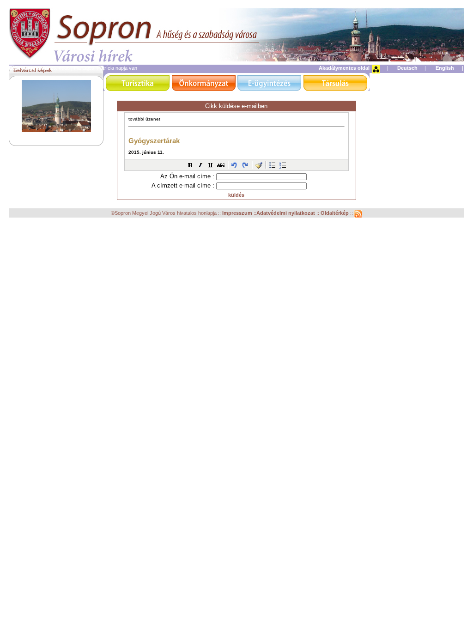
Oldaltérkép (335, 213)
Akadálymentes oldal (344, 68)
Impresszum (238, 213)
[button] (190, 165)
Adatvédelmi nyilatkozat (285, 213)
